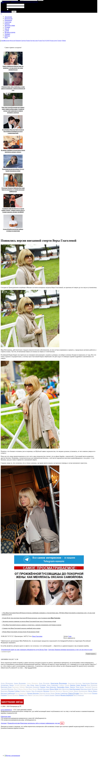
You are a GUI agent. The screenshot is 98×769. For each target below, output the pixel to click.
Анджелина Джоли (7, 685)
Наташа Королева (33, 693)
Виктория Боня (6, 687)
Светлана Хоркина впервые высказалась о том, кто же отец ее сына (70, 649)
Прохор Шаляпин (13, 695)
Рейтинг (7, 36)
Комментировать (91, 654)
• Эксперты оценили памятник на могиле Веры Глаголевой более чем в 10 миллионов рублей (29, 621)
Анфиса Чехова (64, 685)
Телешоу (7, 34)
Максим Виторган (56, 691)
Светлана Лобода (38, 695)
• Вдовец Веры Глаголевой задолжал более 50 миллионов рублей (20, 632)
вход (2, 2)
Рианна (21, 695)
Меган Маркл (92, 691)
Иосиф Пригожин (43, 689)
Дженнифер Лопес (63, 687)
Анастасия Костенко (75, 683)
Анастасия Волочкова (58, 683)
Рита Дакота (28, 695)
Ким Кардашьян (74, 689)
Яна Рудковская (78, 695)
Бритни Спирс (75, 685)
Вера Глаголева (37, 636)
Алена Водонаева (20, 683)
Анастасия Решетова (89, 683)
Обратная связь (6, 716)
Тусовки (7, 27)
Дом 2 (16, 689)
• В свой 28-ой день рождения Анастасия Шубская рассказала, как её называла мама (31, 618)
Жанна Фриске (23, 689)
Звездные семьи (10, 25)
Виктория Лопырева (32, 687)
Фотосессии (8, 18)
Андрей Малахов (20, 685)
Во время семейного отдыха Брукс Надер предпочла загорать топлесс (13, 151)
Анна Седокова (40, 685)
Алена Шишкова (32, 683)
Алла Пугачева (44, 683)
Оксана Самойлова (61, 693)
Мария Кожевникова (80, 691)
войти (14, 11)
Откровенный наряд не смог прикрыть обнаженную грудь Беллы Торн (24, 649)
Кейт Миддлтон (64, 689)
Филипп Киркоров (66, 695)
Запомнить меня (14, 9)
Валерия (83, 685)
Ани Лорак (30, 685)
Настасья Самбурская (8, 693)
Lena (69, 636)
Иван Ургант (33, 689)
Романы (7, 24)
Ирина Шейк (54, 689)
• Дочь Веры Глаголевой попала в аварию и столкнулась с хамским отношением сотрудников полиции (31, 625)
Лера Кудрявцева (37, 691)
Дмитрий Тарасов (91, 687)
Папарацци (8, 20)
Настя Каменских (21, 693)
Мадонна (46, 691)
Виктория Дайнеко (18, 687)
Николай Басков (44, 693)
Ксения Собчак (14, 691)
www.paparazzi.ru (6, 709)
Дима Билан (80, 687)
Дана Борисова (51, 687)
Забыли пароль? (6, 11)
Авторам (4, 723)
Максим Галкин (68, 691)
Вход (6, 37)
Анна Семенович (52, 685)
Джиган (72, 687)
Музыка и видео (10, 32)
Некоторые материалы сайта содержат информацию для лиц (41, 723)
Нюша (52, 693)
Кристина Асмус (85, 689)
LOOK (7, 30)
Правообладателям (14, 723)
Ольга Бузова (73, 693)
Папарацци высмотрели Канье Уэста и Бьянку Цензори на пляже (13, 170)
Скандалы (8, 22)
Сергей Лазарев (49, 695)
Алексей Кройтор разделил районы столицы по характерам (13, 230)
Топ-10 (7, 29)
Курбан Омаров (25, 691)
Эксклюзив (8, 17)
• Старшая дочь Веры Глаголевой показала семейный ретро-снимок (21, 628)
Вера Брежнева (92, 685)
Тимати (57, 695)
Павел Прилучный (85, 693)
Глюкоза (42, 687)
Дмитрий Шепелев (7, 689)
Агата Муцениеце (7, 683)
